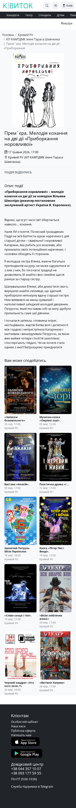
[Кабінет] (55, 5)
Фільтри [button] (66, 23)
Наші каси (18, 726)
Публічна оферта (23, 731)
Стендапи (45, 15)
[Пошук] (46, 5)
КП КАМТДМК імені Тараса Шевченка (33, 39)
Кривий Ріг (25, 35)
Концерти (13, 15)
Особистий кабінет (24, 722)
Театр (29, 15)
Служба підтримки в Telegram (32, 786)
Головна (8, 35)
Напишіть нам (21, 735)
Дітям (60, 15)
